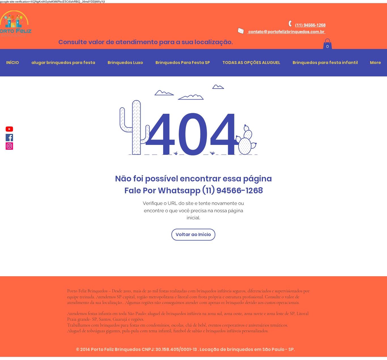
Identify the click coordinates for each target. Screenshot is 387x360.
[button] (327, 44)
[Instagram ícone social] (9, 146)
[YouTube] (9, 129)
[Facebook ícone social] (9, 137)
